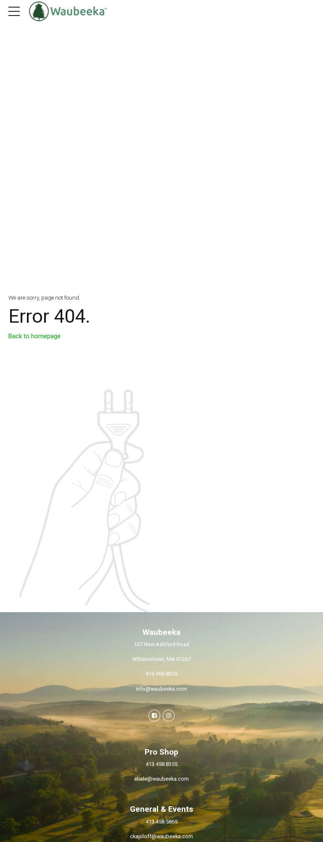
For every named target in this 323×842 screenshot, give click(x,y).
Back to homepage (34, 336)
